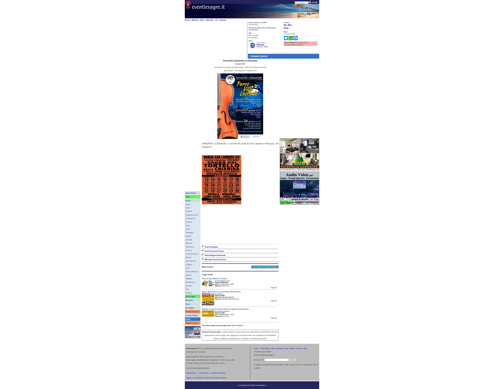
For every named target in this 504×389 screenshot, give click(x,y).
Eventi (187, 20)
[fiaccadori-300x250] (299, 203)
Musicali (195, 20)
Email (286, 28)
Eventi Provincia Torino (214, 251)
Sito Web (288, 25)
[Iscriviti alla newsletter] (193, 337)
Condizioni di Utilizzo (218, 373)
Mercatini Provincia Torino (215, 259)
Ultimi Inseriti (265, 348)
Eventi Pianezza (211, 247)
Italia (202, 20)
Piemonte (209, 20)
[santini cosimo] (221, 203)
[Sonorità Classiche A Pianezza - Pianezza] (240, 138)
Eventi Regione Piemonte (215, 255)
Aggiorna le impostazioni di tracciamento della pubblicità (206, 378)
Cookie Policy (204, 373)
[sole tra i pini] (299, 170)
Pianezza (223, 20)
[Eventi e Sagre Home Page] (188, 8)
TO (216, 20)
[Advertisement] (224, 40)
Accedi (314, 2)
